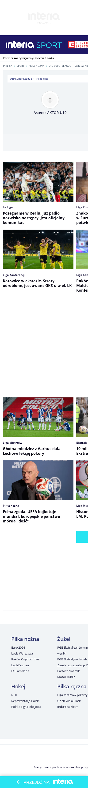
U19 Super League (60, 65)
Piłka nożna (36, 65)
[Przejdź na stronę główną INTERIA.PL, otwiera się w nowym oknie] (20, 44)
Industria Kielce (67, 707)
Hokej (18, 686)
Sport (20, 65)
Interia (7, 65)
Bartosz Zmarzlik (68, 671)
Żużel (63, 638)
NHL (14, 695)
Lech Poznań (20, 665)
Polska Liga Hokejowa (26, 707)
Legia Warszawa (22, 653)
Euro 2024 (18, 647)
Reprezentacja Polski (25, 701)
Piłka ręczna (72, 686)
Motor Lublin (66, 677)
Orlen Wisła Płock (69, 701)
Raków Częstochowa (25, 659)
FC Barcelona (20, 671)
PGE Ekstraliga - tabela (72, 659)
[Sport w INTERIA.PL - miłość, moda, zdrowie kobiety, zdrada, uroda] (49, 44)
